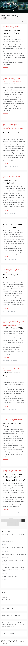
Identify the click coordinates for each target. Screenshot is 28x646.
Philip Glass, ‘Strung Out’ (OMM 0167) (10, 582)
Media (13, 321)
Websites (5, 325)
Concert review (12, 78)
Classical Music (17, 124)
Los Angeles (16, 26)
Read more (5, 67)
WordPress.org (5, 602)
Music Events (18, 321)
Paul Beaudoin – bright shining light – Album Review (14, 554)
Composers (5, 78)
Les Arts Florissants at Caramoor (9, 576)
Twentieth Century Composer (15, 27)
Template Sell (4, 643)
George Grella (14, 115)
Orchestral (5, 81)
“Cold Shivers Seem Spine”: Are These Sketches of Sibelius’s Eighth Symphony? (14, 477)
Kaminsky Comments (11, 133)
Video (17, 471)
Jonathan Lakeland (14, 166)
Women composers (12, 325)
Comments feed (6, 599)
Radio (17, 322)
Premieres (16, 470)
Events (21, 418)
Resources (21, 322)
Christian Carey (13, 259)
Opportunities (12, 322)
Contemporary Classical (8, 26)
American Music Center (8, 124)
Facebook (12, 633)
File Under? (5, 222)
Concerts (5, 174)
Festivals (20, 79)
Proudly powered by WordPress (8, 641)
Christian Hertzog (15, 461)
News (7, 128)
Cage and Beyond (9, 84)
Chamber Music (9, 268)
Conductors (18, 78)
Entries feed (5, 597)
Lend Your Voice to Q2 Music (14, 328)
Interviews (18, 127)
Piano (10, 176)
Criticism (16, 79)
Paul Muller (13, 69)
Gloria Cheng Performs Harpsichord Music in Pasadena (12, 33)
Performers (5, 27)
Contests (9, 321)
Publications (5, 270)
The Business (11, 128)
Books (4, 268)
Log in (3, 595)
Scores (20, 470)
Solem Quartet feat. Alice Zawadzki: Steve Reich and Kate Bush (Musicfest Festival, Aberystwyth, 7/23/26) (13, 569)
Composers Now (12, 125)
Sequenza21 (14, 3)
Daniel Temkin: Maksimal (7, 541)
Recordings (5, 420)
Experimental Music (11, 127)
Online (7, 322)
